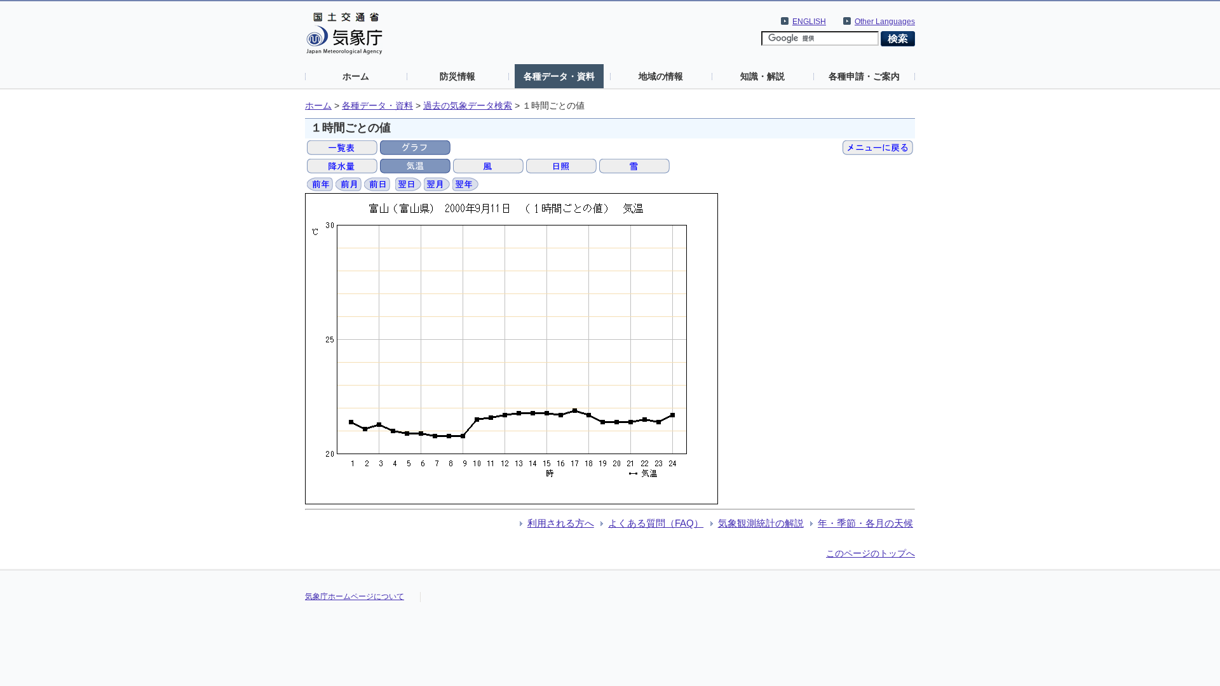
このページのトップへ (870, 553)
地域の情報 (661, 76)
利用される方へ (560, 523)
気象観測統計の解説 (761, 523)
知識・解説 (762, 76)
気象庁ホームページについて (354, 596)
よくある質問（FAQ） (655, 523)
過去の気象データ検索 (467, 106)
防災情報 (457, 76)
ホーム (355, 76)
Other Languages (885, 21)
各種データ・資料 (559, 76)
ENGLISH (809, 21)
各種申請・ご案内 (864, 76)
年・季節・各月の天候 (865, 523)
